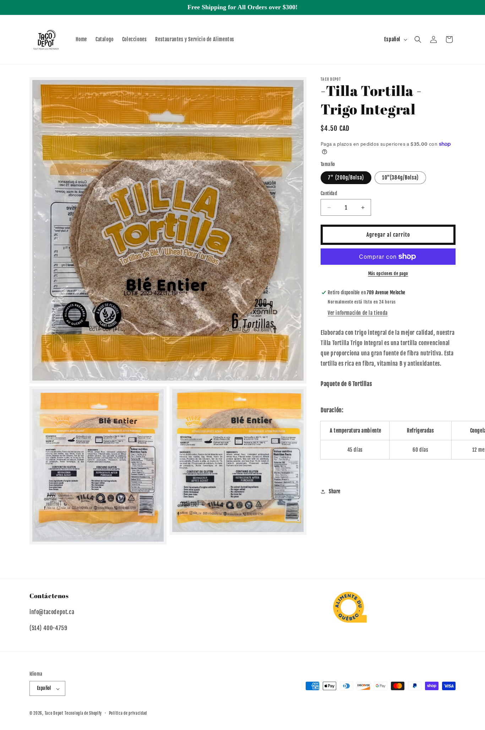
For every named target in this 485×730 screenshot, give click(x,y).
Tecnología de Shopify (83, 713)
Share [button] (334, 491)
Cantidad (329, 193)
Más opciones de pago (388, 273)
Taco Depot (54, 713)
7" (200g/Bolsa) (346, 178)
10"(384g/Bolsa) (400, 178)
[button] (418, 39)
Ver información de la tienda (358, 313)
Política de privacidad (128, 713)
